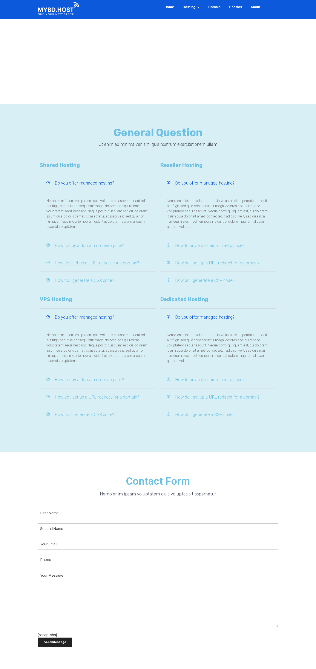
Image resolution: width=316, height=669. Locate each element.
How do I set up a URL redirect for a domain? (97, 262)
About (255, 7)
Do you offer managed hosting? (84, 183)
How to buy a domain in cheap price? (89, 245)
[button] (98, 183)
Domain (214, 7)
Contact (235, 7)
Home (169, 7)
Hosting (189, 7)
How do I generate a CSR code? (84, 280)
